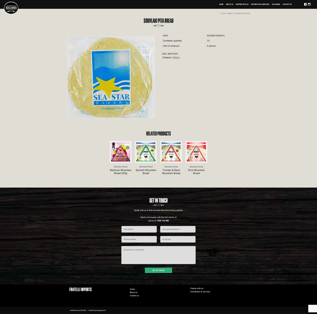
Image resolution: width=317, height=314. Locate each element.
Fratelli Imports (80, 289)
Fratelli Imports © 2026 (78, 310)
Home (221, 4)
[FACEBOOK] (304, 5)
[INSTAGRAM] (308, 5)
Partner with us (242, 4)
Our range (276, 4)
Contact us (287, 4)
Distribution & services (260, 4)
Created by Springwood (96, 310)
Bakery (230, 13)
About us (229, 4)
